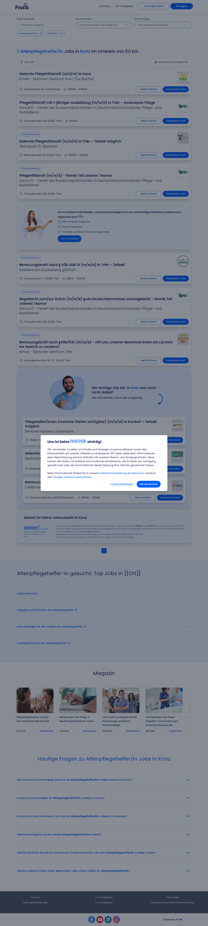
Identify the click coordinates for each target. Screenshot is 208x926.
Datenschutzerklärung (113, 473)
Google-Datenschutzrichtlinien (72, 477)
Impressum (138, 473)
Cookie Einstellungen (121, 484)
